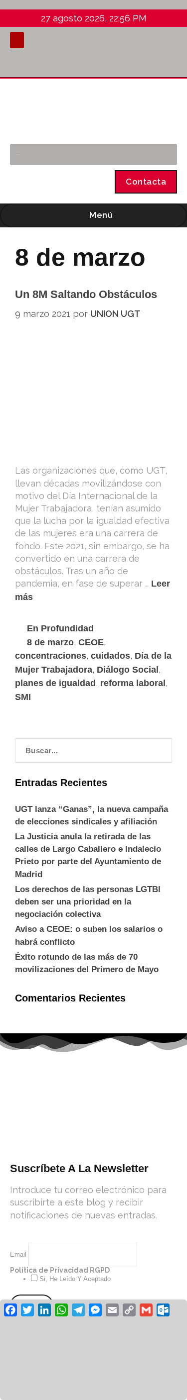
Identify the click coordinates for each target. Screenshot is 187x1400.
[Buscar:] (93, 750)
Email (19, 1254)
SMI (23, 697)
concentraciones (50, 656)
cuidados (110, 656)
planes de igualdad (55, 683)
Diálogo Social (128, 670)
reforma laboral (133, 683)
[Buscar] (164, 154)
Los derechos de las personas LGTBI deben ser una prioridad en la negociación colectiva (88, 902)
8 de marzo (50, 642)
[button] (17, 40)
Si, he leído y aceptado (74, 1279)
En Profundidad (60, 628)
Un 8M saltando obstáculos (86, 294)
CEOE (91, 642)
